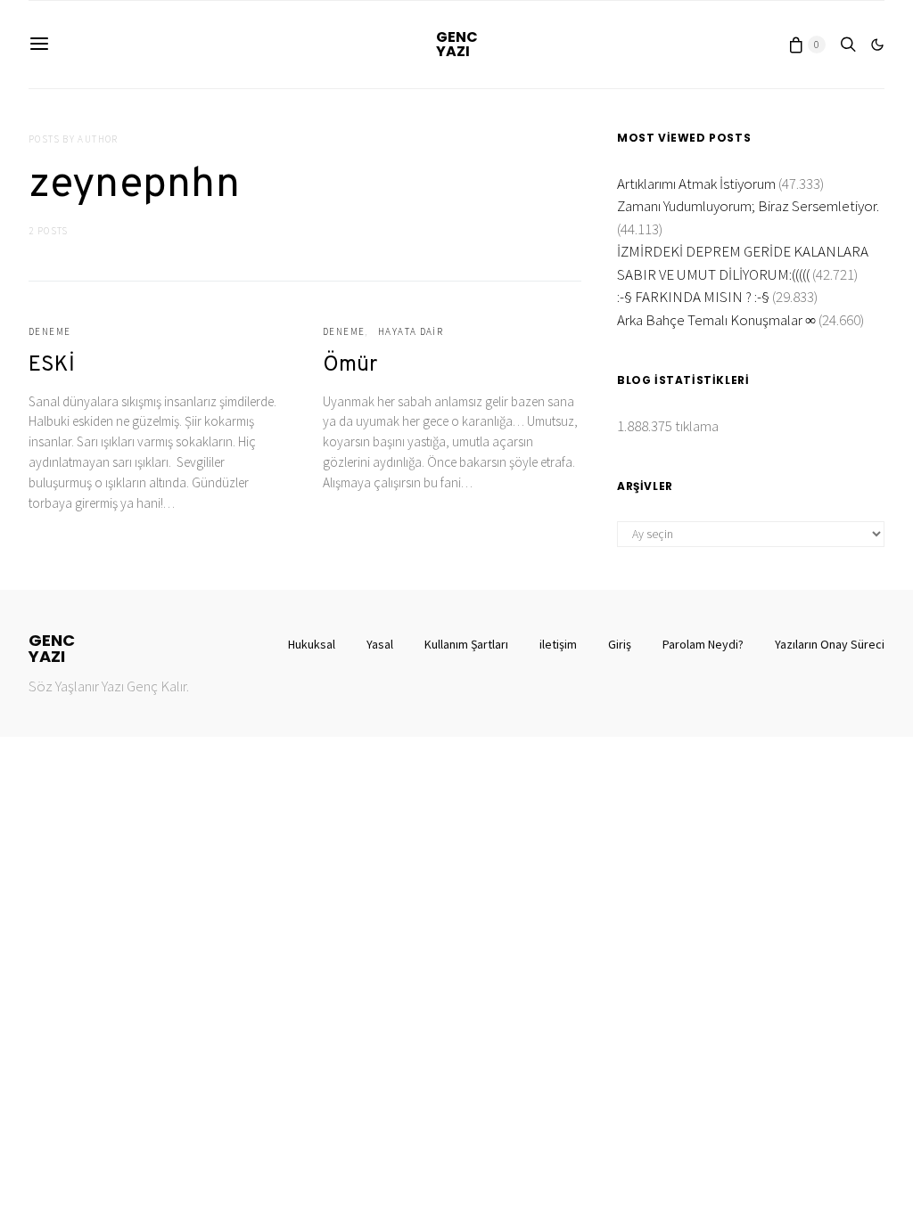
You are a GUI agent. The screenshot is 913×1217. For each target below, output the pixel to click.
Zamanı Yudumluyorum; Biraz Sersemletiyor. (748, 206)
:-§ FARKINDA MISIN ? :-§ (693, 296)
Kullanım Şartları (466, 644)
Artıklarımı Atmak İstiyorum (696, 183)
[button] (877, 44)
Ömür (350, 365)
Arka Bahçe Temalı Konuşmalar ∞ (716, 320)
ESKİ (52, 365)
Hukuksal (311, 644)
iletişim (558, 644)
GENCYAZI (457, 44)
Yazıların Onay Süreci (829, 644)
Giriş (619, 644)
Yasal (379, 644)
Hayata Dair (410, 331)
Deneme (49, 331)
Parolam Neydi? (703, 644)
